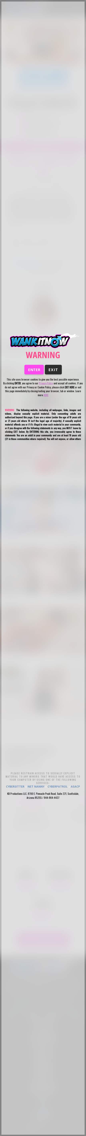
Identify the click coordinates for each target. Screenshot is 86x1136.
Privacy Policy (46, 383)
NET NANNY (36, 786)
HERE (46, 395)
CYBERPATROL (58, 786)
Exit (53, 369)
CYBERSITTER (15, 786)
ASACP (75, 786)
